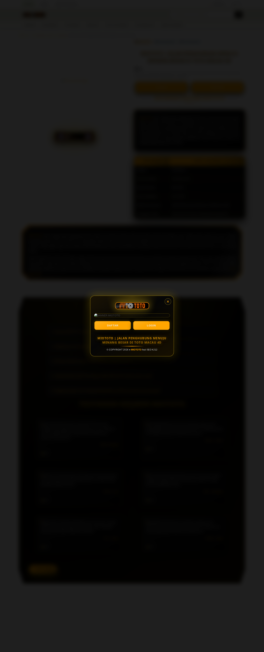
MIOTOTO (136, 349)
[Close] (168, 301)
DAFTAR (112, 325)
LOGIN (151, 325)
